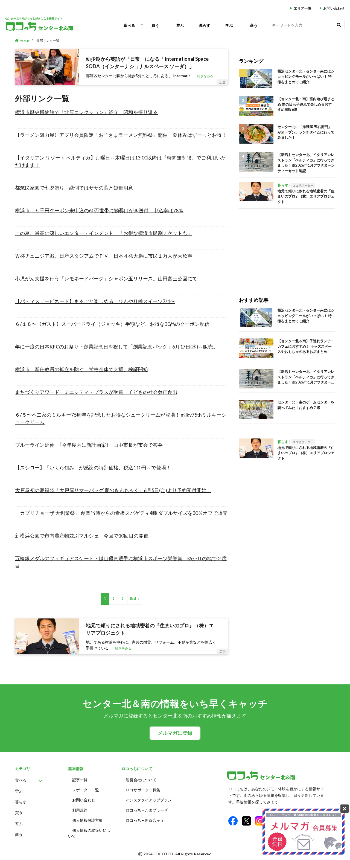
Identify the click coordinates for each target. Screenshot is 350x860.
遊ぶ (180, 25)
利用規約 (80, 810)
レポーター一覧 (85, 790)
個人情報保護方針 (87, 820)
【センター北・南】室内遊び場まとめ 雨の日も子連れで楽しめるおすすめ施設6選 (306, 104)
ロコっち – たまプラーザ (147, 810)
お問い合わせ (334, 8)
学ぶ (229, 25)
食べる (129, 25)
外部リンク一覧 (47, 41)
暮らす (204, 25)
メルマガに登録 (175, 733)
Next (133, 599)
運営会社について (141, 779)
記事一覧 (80, 779)
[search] (338, 25)
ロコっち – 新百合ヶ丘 (145, 820)
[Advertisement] (287, 247)
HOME (25, 41)
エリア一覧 (302, 8)
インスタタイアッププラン (149, 800)
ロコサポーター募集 (143, 790)
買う (155, 25)
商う (254, 25)
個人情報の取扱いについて (89, 833)
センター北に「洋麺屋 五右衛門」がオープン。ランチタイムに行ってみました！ (306, 132)
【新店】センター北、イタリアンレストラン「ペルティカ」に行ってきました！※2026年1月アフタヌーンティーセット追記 (306, 162)
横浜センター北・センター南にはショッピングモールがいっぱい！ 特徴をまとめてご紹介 (306, 76)
